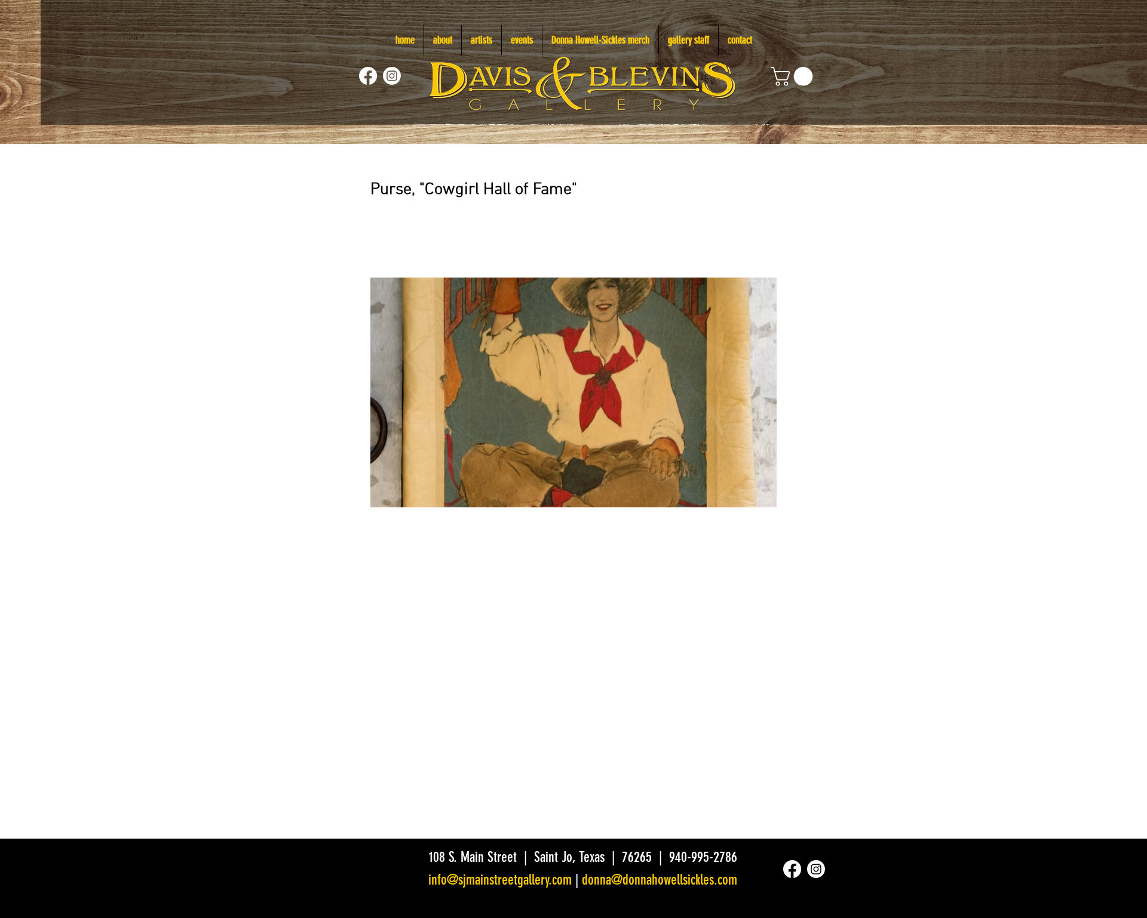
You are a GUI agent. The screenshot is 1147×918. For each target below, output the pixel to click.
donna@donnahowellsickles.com (659, 879)
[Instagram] (392, 76)
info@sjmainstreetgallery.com (500, 879)
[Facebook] (368, 76)
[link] (794, 76)
